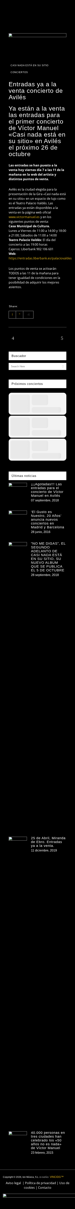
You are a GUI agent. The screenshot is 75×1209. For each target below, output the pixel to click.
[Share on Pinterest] (47, 306)
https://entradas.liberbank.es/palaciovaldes (40, 258)
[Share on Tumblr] (42, 306)
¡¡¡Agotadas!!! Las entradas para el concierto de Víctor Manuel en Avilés (47, 490)
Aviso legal (13, 1183)
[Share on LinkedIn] (37, 306)
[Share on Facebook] (22, 306)
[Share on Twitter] (27, 306)
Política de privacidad (40, 1183)
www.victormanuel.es (24, 217)
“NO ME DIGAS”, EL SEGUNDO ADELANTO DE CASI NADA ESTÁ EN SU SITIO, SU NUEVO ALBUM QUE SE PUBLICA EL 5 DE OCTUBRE (48, 557)
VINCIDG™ (57, 1176)
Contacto (44, 1187)
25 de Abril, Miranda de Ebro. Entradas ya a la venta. (48, 842)
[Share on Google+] (32, 306)
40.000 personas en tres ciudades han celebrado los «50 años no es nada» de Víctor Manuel (48, 1140)
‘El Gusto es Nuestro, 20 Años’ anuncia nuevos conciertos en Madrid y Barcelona (47, 519)
